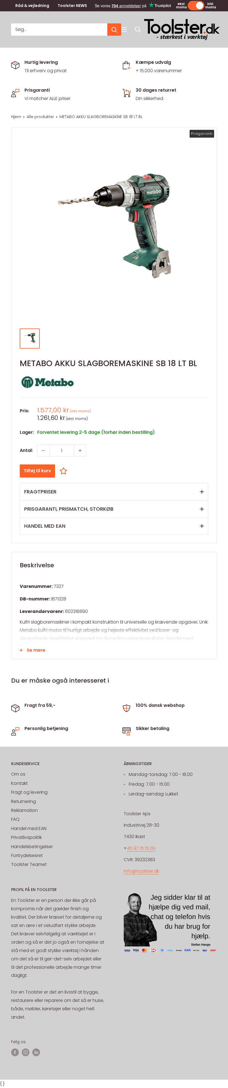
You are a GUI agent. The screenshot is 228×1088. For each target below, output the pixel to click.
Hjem (16, 117)
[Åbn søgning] (138, 29)
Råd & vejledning (32, 6)
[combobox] (59, 29)
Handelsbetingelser (32, 846)
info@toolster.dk (141, 871)
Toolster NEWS (72, 6)
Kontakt (19, 783)
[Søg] (114, 29)
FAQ (15, 819)
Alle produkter (40, 117)
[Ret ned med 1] (43, 450)
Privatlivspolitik (26, 837)
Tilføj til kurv (37, 471)
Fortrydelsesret (27, 855)
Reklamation (24, 810)
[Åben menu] (124, 29)
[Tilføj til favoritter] (64, 470)
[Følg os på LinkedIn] (36, 1052)
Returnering (23, 801)
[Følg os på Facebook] (15, 1052)
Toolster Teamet (29, 864)
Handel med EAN (28, 828)
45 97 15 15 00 (141, 848)
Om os (18, 774)
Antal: (26, 450)
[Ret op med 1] (80, 450)
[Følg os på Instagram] (25, 1052)
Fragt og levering (29, 792)
